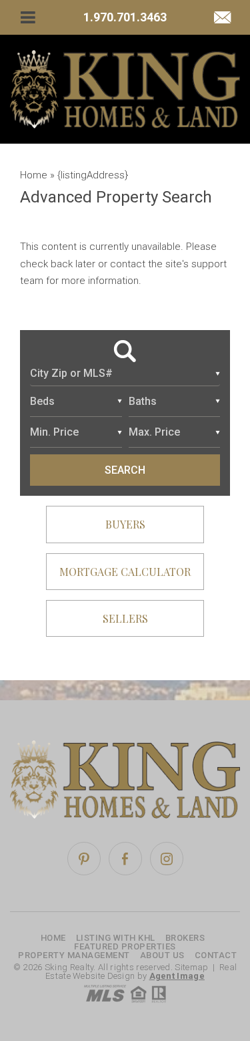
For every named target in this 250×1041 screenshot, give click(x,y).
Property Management (74, 955)
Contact (216, 955)
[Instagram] (166, 858)
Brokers (185, 938)
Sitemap (191, 967)
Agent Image (177, 976)
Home (53, 938)
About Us (162, 955)
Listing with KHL (115, 938)
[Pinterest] (84, 858)
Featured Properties (125, 946)
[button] (125, 374)
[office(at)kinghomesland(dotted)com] (222, 18)
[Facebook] (125, 858)
